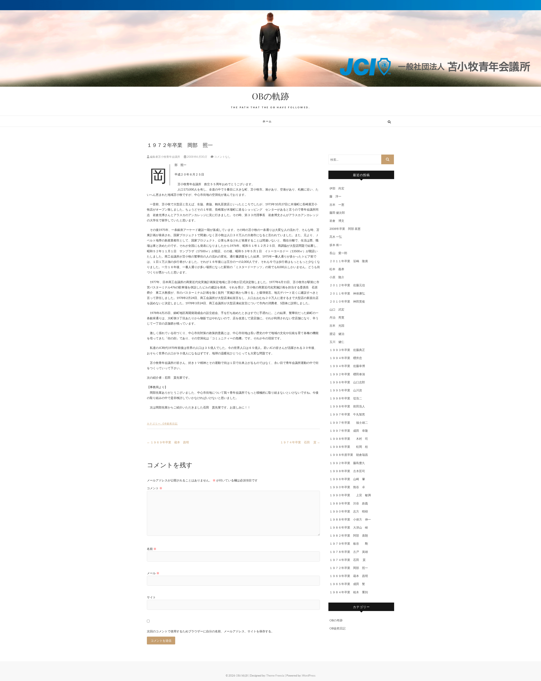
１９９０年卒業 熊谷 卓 (347, 487)
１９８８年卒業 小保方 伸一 (350, 519)
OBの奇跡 (336, 620)
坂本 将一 (335, 245)
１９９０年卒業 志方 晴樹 (348, 511)
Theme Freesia (275, 675)
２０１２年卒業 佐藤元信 (347, 285)
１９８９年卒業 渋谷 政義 (348, 503)
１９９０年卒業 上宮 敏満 (350, 495)
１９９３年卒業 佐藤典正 (347, 350)
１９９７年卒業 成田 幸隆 (348, 430)
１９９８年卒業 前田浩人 (347, 406)
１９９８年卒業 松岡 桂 (348, 446)
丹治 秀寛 (336, 317)
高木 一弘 (335, 236)
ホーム (267, 121)
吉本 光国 (336, 325)
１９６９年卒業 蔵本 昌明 (168, 442)
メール (153, 573)
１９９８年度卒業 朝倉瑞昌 (348, 454)
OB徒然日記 (170, 423)
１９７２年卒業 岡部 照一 (348, 568)
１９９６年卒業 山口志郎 (347, 382)
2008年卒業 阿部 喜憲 (345, 228)
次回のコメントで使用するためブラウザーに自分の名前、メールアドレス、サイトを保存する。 (210, 631)
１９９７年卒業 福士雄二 (348, 422)
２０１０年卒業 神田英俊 (347, 301)
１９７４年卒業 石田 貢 (300, 442)
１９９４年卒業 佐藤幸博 (347, 366)
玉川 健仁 (336, 342)
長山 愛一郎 (338, 253)
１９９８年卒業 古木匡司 (347, 471)
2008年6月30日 (197, 156)
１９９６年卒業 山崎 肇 (347, 479)
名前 (151, 549)
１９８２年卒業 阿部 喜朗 (348, 535)
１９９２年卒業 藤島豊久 (347, 463)
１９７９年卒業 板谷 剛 (348, 543)
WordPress (309, 675)
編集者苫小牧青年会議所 (165, 156)
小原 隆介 (336, 277)
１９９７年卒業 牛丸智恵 (347, 414)
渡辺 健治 (336, 334)
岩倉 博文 (336, 220)
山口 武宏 (336, 309)
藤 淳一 (336, 196)
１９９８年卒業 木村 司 (348, 438)
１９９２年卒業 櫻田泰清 (347, 374)
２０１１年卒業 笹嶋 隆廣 (348, 261)
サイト (151, 597)
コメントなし (222, 156)
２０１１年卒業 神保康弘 (347, 293)
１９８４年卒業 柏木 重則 (348, 592)
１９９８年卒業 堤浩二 (345, 398)
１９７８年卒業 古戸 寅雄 (348, 552)
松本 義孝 (336, 269)
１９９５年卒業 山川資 (345, 390)
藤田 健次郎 (337, 212)
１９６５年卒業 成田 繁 (347, 584)
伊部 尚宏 (336, 188)
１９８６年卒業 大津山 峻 (348, 527)
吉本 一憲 (336, 204)
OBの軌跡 (270, 96)
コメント (154, 488)
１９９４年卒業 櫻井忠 (345, 358)
